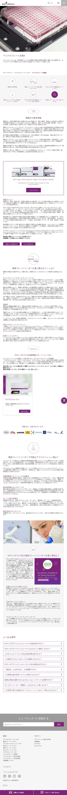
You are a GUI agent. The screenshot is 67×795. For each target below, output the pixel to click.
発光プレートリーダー (10, 748)
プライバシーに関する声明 (42, 739)
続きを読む (24, 411)
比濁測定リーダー (8, 760)
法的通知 (37, 741)
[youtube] (15, 776)
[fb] (10, 776)
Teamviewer (38, 745)
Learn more (33, 190)
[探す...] (49, 3)
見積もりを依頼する (11, 244)
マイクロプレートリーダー (11, 739)
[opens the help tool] (64, 400)
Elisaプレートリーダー (10, 750)
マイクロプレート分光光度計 (12, 758)
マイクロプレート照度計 (10, 754)
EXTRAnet (37, 743)
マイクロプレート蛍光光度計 (12, 756)
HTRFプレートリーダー (10, 752)
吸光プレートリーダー (10, 741)
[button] (64, 3)
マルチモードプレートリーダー (12, 743)
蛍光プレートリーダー (10, 746)
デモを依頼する (28, 244)
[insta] (20, 776)
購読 (59, 724)
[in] (5, 776)
